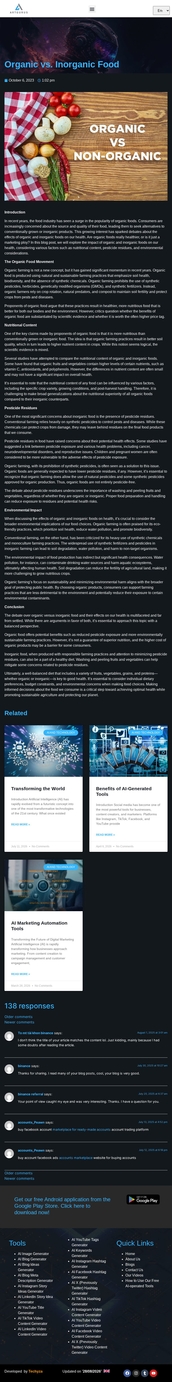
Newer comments (19, 1022)
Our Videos (134, 1275)
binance (24, 1066)
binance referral (30, 1094)
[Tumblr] (144, 1373)
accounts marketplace (75, 1158)
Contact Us (134, 1270)
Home (130, 1254)
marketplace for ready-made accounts (82, 1129)
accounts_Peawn (31, 1122)
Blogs (130, 1264)
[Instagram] (136, 1373)
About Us (132, 1259)
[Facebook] (127, 1373)
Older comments (18, 1016)
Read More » (20, 824)
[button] (92, 9)
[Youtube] (153, 1373)
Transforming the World (38, 788)
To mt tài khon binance (35, 1033)
